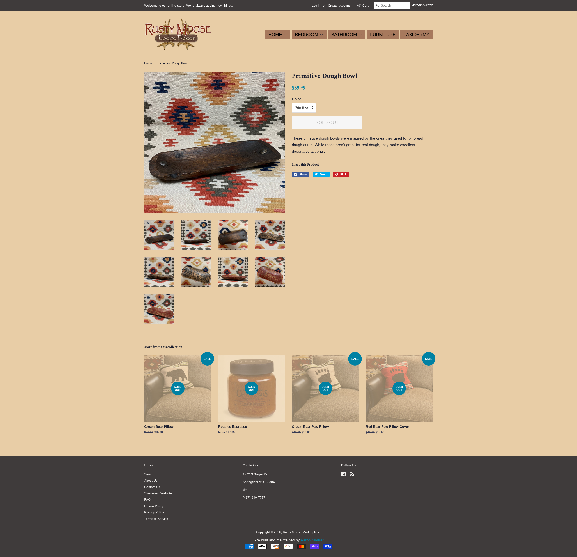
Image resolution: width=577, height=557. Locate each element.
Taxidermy (416, 34)
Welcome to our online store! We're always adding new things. (188, 5)
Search (149, 474)
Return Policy (153, 506)
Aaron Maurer (312, 540)
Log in (316, 5)
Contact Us (152, 487)
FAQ (147, 499)
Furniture (383, 34)
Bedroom (307, 34)
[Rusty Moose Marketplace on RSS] (352, 475)
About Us (150, 480)
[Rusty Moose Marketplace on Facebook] (343, 475)
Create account (339, 5)
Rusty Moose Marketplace (301, 532)
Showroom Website (158, 493)
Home (275, 34)
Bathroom (344, 34)
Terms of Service (156, 518)
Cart (365, 5)
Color (296, 99)
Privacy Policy (154, 512)
